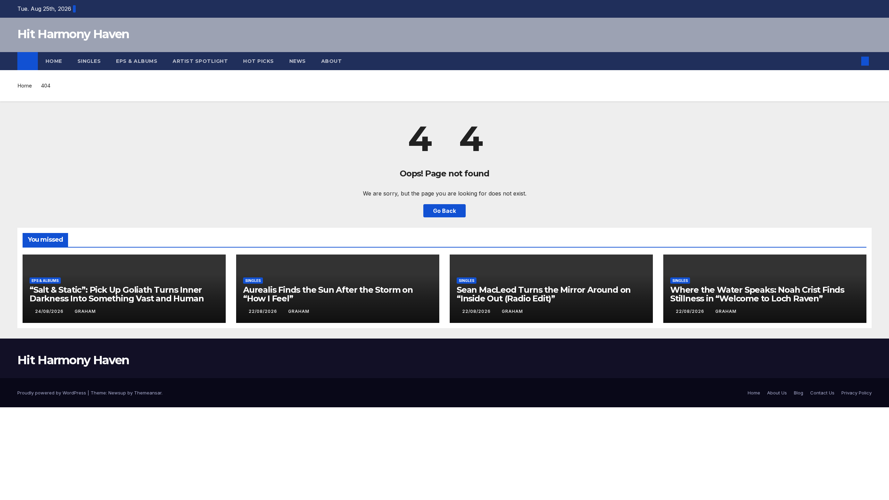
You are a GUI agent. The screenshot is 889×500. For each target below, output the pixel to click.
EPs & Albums (136, 61)
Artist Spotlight (200, 61)
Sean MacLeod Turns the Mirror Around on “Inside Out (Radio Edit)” (544, 294)
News (297, 61)
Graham (85, 311)
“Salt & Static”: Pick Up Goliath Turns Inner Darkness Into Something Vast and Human (116, 294)
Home (53, 61)
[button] (853, 61)
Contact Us (822, 392)
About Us (777, 392)
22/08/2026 (264, 311)
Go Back (444, 210)
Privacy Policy (856, 392)
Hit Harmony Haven (73, 34)
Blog (798, 392)
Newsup (117, 392)
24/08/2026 (50, 311)
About (332, 61)
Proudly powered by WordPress (52, 392)
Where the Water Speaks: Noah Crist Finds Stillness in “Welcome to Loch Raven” (757, 294)
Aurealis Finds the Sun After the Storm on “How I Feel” (328, 294)
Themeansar (147, 392)
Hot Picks (258, 61)
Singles (89, 61)
